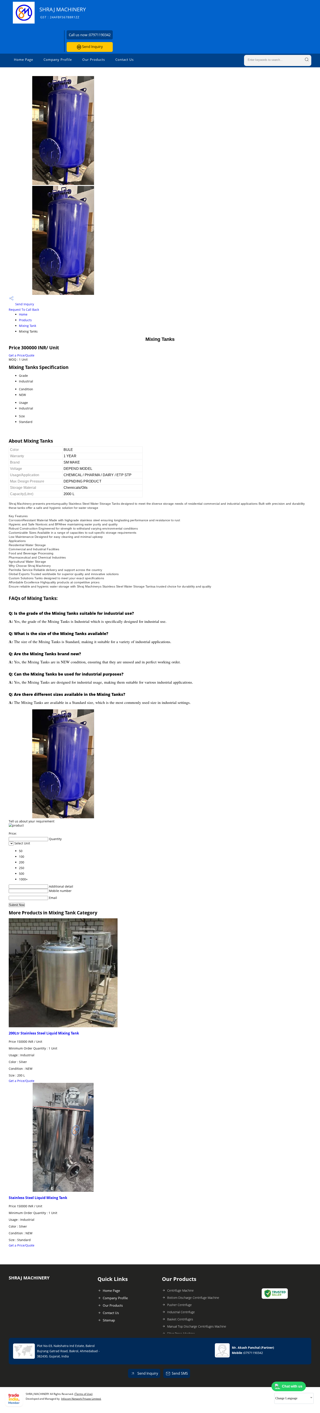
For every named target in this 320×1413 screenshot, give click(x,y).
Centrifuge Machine (180, 1290)
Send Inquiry (92, 46)
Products (25, 320)
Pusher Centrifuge (179, 1305)
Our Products (93, 59)
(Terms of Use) (83, 1394)
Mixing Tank (27, 326)
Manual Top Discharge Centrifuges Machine (196, 1326)
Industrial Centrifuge (181, 1312)
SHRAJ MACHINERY (62, 12)
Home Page (23, 59)
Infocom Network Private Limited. (81, 1399)
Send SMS (180, 1373)
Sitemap (109, 1320)
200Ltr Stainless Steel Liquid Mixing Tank (44, 1033)
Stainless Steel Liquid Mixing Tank (38, 1197)
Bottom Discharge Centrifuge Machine (193, 1298)
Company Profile (58, 59)
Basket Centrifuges (180, 1319)
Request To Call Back (24, 309)
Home (23, 314)
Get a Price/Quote (21, 355)
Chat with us (292, 1386)
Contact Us (124, 59)
